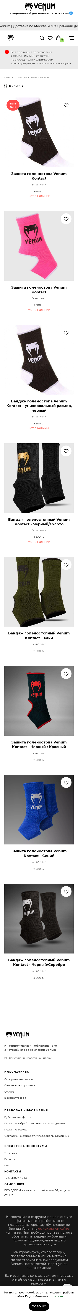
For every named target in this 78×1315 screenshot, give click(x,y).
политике (56, 1296)
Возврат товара (15, 1097)
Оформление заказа (18, 1079)
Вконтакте (11, 1159)
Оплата (9, 1091)
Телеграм (11, 1153)
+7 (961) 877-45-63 (15, 1177)
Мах (7, 1165)
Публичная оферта (17, 1117)
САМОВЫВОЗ (14, 1184)
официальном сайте (53, 1229)
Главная (9, 77)
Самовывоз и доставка (19, 1085)
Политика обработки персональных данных (34, 1123)
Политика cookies (15, 1129)
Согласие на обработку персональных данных (36, 1135)
